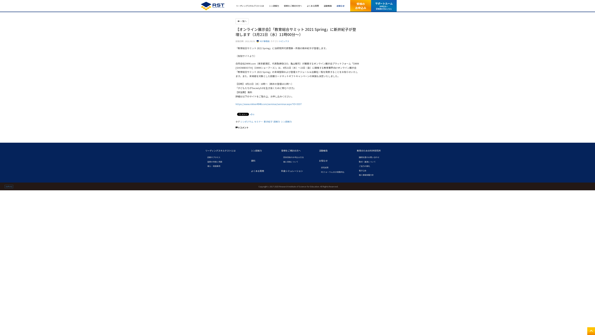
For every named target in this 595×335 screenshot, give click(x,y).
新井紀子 (268, 121)
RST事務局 (265, 41)
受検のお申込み (360, 6)
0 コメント (243, 127)
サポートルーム (384, 6)
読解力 (276, 121)
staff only (9, 186)
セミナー (258, 121)
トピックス (284, 41)
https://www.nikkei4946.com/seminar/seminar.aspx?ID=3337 (269, 104)
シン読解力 (286, 121)
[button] (225, 150)
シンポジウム (246, 121)
